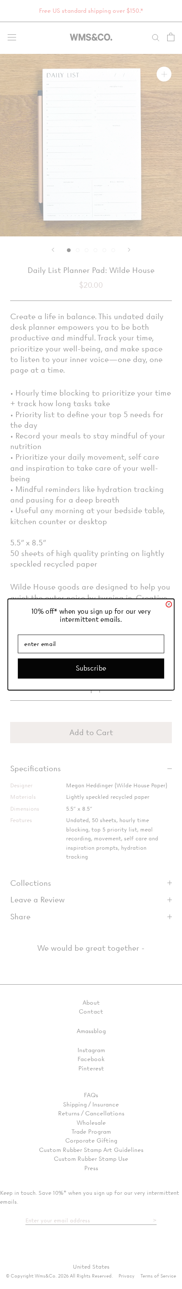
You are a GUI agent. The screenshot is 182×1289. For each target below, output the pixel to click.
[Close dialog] (168, 604)
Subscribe (91, 668)
